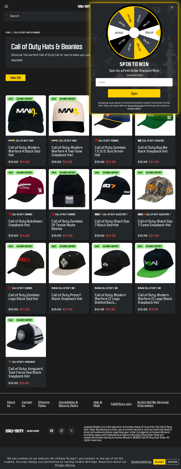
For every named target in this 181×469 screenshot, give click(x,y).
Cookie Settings (141, 461)
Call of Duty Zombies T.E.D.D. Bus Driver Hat (110, 151)
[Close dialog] (172, 7)
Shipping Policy (44, 404)
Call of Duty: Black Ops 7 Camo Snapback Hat (155, 223)
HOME (8, 32)
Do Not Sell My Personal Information (153, 404)
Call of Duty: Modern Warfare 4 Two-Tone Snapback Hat (67, 151)
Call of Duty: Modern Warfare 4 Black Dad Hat (24, 151)
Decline (172, 462)
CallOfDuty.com (121, 403)
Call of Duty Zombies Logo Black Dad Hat (24, 296)
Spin (134, 93)
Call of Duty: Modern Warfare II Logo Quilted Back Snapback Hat (110, 300)
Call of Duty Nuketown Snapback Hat (25, 223)
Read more (16, 60)
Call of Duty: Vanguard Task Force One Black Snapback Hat (25, 372)
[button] (6, 6)
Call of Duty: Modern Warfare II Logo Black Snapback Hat (155, 298)
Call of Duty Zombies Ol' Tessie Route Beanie (67, 224)
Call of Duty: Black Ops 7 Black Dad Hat (112, 223)
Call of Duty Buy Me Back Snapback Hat (153, 149)
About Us (11, 404)
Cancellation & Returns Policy (68, 404)
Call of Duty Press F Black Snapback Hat (67, 296)
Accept (159, 462)
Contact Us (27, 404)
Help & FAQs (98, 404)
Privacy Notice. (65, 465)
